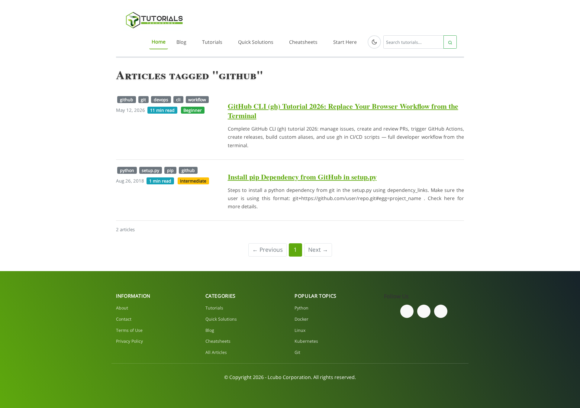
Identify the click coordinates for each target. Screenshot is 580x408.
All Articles (216, 352)
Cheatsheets (303, 42)
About (122, 308)
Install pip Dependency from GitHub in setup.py (302, 176)
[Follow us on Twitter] (423, 311)
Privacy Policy (129, 341)
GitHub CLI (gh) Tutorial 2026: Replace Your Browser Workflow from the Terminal (343, 111)
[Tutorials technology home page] (154, 20)
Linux (300, 330)
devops (161, 99)
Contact (123, 319)
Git (297, 352)
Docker (301, 319)
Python (301, 308)
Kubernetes (306, 341)
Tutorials (212, 42)
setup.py (150, 170)
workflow (197, 99)
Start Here (345, 42)
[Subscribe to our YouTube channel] (440, 311)
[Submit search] (450, 42)
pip (170, 170)
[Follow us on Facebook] (407, 311)
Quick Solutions (255, 42)
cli (178, 99)
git (143, 99)
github (126, 99)
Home (159, 41)
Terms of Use (129, 330)
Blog (181, 42)
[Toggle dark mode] (374, 42)
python (127, 170)
